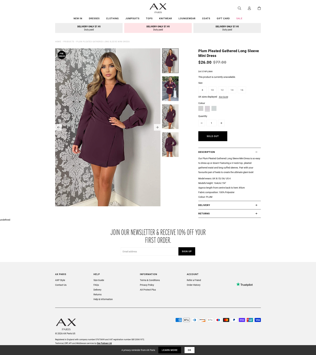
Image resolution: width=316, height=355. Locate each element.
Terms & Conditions (150, 280)
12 (222, 89)
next (157, 127)
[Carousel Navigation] (107, 127)
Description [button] (206, 151)
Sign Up (187, 251)
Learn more (170, 350)
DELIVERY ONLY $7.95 (89, 28)
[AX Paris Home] (158, 8)
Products (68, 41)
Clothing (112, 18)
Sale (239, 18)
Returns (97, 294)
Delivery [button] (204, 205)
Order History (193, 284)
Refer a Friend (194, 280)
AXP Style (60, 280)
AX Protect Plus (148, 289)
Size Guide (223, 96)
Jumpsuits (132, 18)
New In (78, 18)
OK (189, 350)
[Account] (246, 8)
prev (58, 127)
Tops (149, 18)
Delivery (97, 289)
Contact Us (60, 284)
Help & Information (103, 299)
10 (212, 89)
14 (232, 89)
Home (58, 41)
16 (241, 89)
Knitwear (165, 18)
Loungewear (187, 18)
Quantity (202, 116)
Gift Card (223, 18)
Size (200, 82)
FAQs (96, 284)
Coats (206, 18)
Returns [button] (204, 213)
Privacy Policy (147, 284)
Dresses (94, 18)
